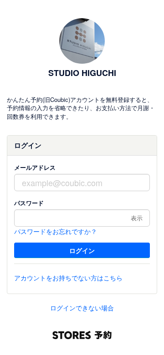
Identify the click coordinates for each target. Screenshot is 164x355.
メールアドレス (35, 167)
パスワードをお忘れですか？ (55, 231)
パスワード (29, 202)
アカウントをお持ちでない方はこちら (68, 277)
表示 (137, 217)
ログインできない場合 (82, 307)
